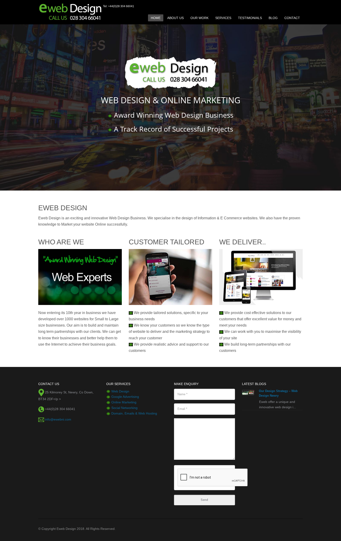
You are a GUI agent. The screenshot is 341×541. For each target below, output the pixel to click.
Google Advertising (125, 396)
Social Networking (124, 408)
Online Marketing (123, 402)
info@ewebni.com (58, 419)
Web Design (120, 391)
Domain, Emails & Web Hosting (134, 413)
